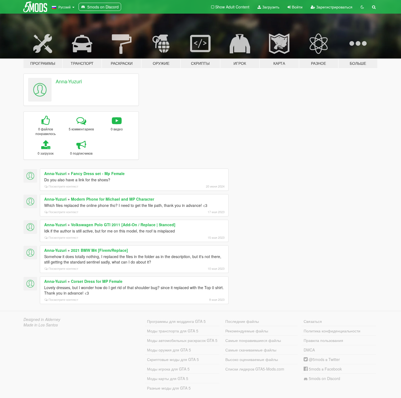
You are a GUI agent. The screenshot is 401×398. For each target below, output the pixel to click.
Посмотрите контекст (63, 186)
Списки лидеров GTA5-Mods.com (254, 369)
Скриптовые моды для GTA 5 (173, 359)
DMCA (309, 350)
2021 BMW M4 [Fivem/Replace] (99, 250)
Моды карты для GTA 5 (167, 378)
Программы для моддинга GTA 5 (176, 321)
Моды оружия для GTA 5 (169, 350)
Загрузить (270, 7)
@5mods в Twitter (324, 359)
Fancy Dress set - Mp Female (98, 173)
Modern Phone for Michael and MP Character (112, 199)
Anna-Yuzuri (69, 81)
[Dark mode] (362, 7)
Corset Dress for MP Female (96, 281)
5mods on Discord (324, 378)
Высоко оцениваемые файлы (251, 359)
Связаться (313, 321)
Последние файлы (242, 321)
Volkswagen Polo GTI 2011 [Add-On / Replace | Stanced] (123, 224)
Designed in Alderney (41, 319)
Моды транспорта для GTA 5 (172, 330)
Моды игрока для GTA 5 (168, 369)
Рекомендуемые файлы (246, 330)
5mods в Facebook (325, 369)
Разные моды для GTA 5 (169, 388)
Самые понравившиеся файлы (253, 340)
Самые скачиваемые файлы (250, 350)
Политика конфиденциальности (332, 330)
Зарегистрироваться (333, 7)
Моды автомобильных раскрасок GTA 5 (182, 340)
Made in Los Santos (40, 324)
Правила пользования (323, 340)
